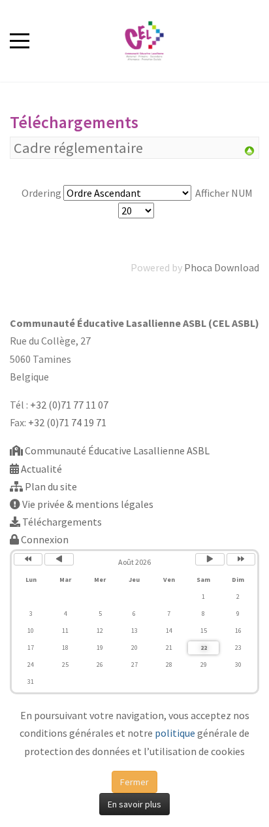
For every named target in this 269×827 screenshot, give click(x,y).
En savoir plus (134, 804)
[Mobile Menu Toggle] (19, 40)
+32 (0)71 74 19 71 (67, 422)
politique (175, 732)
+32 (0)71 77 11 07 (69, 404)
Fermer (134, 782)
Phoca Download (221, 267)
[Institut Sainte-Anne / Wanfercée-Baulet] (249, 149)
